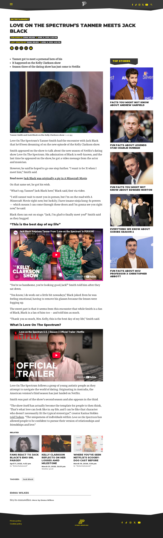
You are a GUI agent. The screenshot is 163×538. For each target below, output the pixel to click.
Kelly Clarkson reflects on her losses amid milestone (54, 459)
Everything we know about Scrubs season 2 (130, 230)
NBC (71, 135)
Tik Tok (136, 5)
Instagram (139, 5)
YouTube (147, 5)
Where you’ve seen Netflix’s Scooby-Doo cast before (87, 457)
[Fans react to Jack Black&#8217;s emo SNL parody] (24, 443)
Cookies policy (16, 524)
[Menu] (11, 4)
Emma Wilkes (29, 37)
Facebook (133, 5)
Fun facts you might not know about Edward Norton (131, 188)
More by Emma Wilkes (43, 500)
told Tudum (17, 417)
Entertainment (20, 19)
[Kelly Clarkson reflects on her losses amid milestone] (56, 443)
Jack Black (28, 479)
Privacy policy (15, 521)
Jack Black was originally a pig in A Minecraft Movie (55, 178)
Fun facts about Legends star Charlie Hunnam (128, 146)
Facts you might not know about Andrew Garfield (129, 104)
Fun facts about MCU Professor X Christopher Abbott (128, 273)
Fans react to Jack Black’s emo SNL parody (24, 457)
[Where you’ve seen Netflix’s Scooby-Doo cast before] (88, 443)
